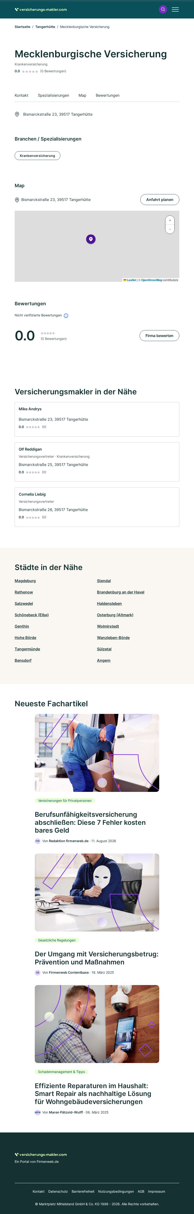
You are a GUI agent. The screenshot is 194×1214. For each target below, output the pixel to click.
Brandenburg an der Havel (120, 592)
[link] (97, 419)
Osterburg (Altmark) (115, 614)
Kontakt (38, 1191)
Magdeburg (25, 580)
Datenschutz (58, 1191)
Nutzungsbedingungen (116, 1191)
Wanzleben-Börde (113, 637)
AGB (141, 1191)
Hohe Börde (25, 637)
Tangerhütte (45, 27)
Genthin (22, 626)
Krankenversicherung (37, 156)
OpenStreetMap (151, 280)
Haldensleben (109, 603)
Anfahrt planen (159, 199)
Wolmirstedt (108, 626)
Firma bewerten (159, 335)
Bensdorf (23, 660)
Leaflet (131, 280)
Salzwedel (24, 603)
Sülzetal (104, 649)
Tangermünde (27, 649)
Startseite (22, 27)
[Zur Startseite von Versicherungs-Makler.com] (41, 9)
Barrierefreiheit (83, 1191)
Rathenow (24, 592)
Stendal (104, 580)
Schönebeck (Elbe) (32, 614)
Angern (103, 660)
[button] (163, 9)
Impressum (156, 1191)
